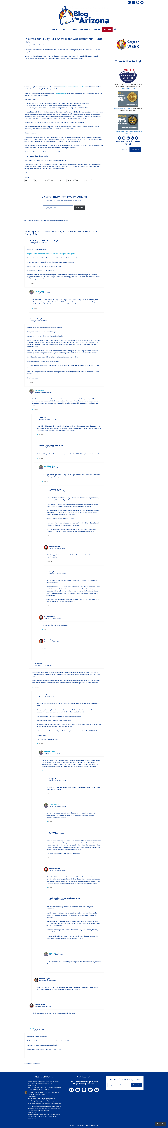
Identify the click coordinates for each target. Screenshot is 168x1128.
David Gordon (40, 291)
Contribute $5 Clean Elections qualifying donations (128, 132)
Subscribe (79, 208)
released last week (60, 93)
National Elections (52, 221)
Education (44, 221)
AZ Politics (37, 221)
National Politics (63, 221)
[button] (115, 29)
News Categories (80, 29)
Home (54, 29)
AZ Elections (30, 221)
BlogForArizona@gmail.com (84, 1084)
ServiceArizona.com (128, 89)
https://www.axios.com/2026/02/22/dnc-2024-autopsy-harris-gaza (51, 254)
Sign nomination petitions (123, 108)
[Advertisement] (64, 73)
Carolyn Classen (33, 1092)
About (63, 29)
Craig (32, 1028)
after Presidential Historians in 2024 (72, 87)
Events (97, 29)
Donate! (107, 29)
